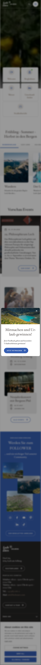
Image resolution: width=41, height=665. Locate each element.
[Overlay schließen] (36, 311)
